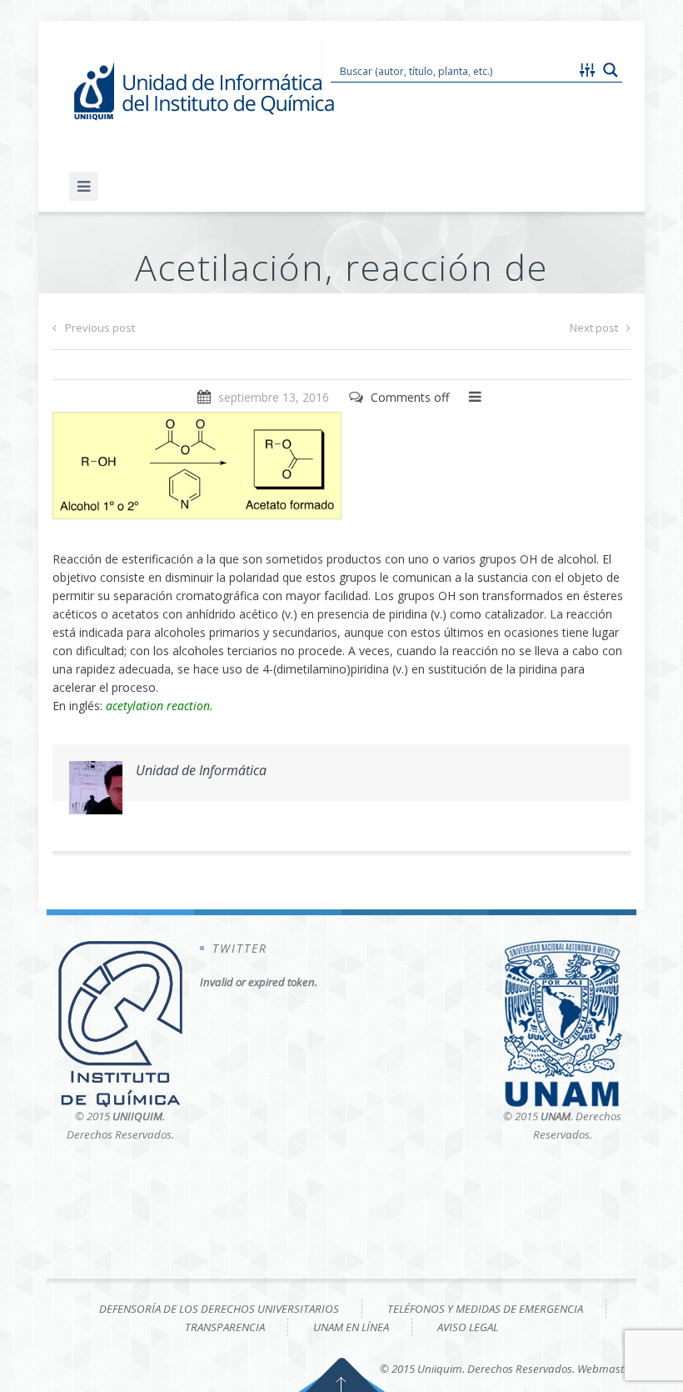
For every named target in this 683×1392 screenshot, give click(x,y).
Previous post (100, 327)
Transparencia (225, 1326)
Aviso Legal (467, 1326)
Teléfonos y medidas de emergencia (485, 1308)
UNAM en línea (351, 1326)
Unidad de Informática (201, 770)
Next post (594, 327)
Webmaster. (606, 1368)
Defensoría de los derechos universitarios (219, 1308)
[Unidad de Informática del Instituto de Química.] (206, 91)
